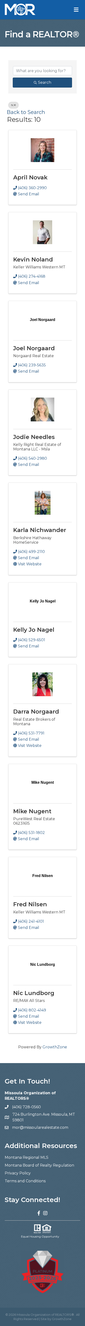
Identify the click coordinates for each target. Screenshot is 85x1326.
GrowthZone (54, 1047)
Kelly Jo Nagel (33, 629)
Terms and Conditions (25, 1181)
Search (44, 82)
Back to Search (26, 112)
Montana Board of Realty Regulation (39, 1165)
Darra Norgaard (36, 711)
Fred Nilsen (30, 904)
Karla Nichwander (39, 530)
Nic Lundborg (33, 993)
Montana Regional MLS (26, 1157)
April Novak (30, 177)
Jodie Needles (34, 437)
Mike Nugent (32, 811)
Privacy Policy (18, 1173)
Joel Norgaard (34, 348)
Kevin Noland (33, 259)
